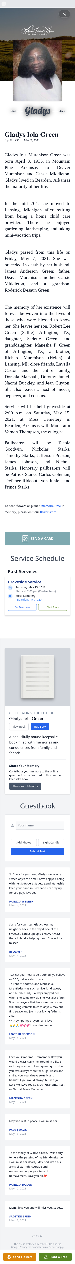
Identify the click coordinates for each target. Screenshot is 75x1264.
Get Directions (22, 607)
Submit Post (37, 851)
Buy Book (40, 726)
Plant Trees (53, 607)
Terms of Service (48, 1247)
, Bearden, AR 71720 (29, 599)
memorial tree (51, 505)
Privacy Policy (26, 1247)
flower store (48, 511)
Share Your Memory (25, 786)
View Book (18, 726)
